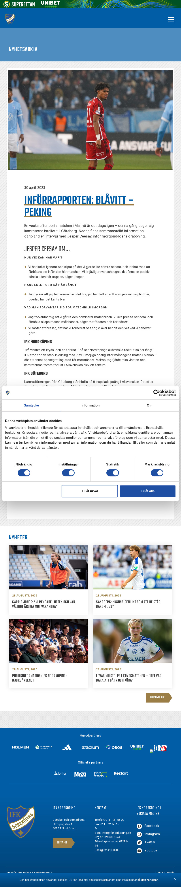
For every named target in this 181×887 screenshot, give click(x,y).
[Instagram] (139, 834)
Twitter (150, 842)
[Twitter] (139, 842)
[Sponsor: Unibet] (50, 6)
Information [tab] (90, 405)
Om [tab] (149, 405)
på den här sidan (148, 879)
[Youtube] (139, 850)
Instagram (152, 834)
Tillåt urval (90, 491)
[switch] (68, 472)
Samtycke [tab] (31, 405)
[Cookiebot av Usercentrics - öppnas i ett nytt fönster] (156, 392)
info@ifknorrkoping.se (116, 832)
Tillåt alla (148, 491)
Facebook (152, 826)
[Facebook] (139, 826)
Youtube (151, 850)
